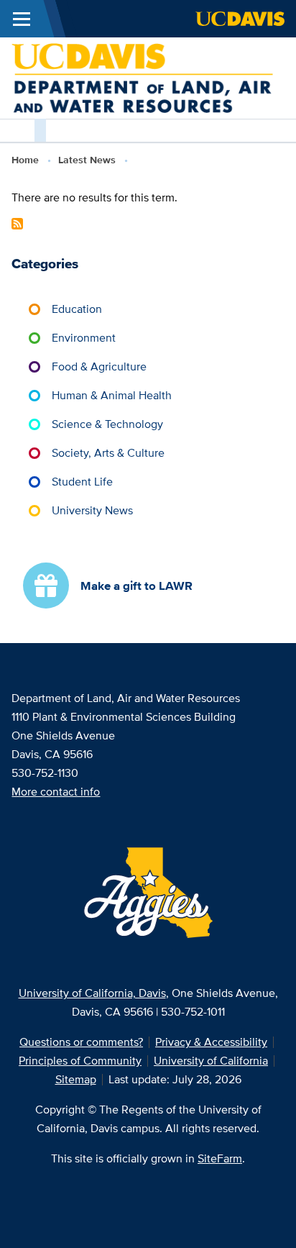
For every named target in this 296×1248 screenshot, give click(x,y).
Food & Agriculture (99, 366)
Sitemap (75, 1079)
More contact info (55, 791)
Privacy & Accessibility (211, 1042)
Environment (84, 337)
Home (25, 159)
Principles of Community (80, 1060)
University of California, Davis (92, 993)
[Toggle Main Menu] (21, 18)
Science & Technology (107, 424)
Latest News (87, 159)
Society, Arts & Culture (108, 453)
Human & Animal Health (112, 395)
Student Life (82, 481)
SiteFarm (220, 1158)
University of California (211, 1060)
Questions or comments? (81, 1042)
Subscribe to (17, 223)
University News (92, 510)
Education (77, 309)
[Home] (142, 76)
